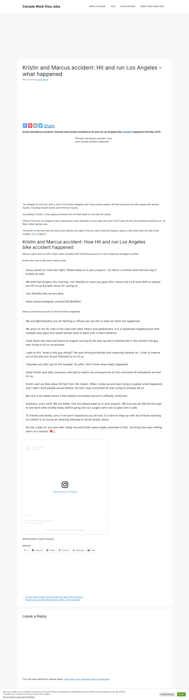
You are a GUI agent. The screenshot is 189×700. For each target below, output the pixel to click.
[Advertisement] (94, 33)
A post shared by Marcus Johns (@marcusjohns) (65, 530)
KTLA (35, 234)
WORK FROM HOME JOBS (152, 6)
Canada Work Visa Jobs (41, 6)
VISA (113, 6)
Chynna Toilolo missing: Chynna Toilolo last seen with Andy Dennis (54, 597)
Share (49, 126)
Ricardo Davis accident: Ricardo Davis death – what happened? (52, 600)
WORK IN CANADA (97, 6)
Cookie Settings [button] (167, 694)
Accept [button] (181, 694)
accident (127, 132)
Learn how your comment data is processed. (87, 679)
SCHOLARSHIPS (127, 6)
